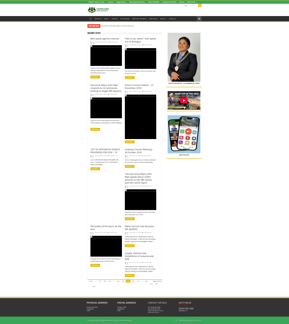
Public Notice (153, 19)
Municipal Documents (137, 2)
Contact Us (172, 19)
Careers (181, 2)
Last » (94, 286)
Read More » (95, 77)
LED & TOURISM (153, 2)
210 (100, 281)
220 (105, 281)
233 (118, 281)
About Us (98, 19)
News (106, 19)
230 (110, 281)
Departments (121, 2)
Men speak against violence (104, 38)
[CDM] (98, 9)
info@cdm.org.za (157, 310)
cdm (93, 42)
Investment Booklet (169, 2)
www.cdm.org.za (153, 312)
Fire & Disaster (125, 19)
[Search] (200, 5)
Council (110, 2)
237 (138, 281)
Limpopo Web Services (194, 320)
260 (156, 284)
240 (146, 281)
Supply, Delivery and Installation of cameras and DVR (139, 256)
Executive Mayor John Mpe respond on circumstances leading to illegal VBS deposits (106, 88)
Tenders (162, 19)
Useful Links (191, 2)
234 (123, 281)
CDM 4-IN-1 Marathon (139, 19)
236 (133, 281)
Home (90, 18)
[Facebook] (184, 5)
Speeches (115, 19)
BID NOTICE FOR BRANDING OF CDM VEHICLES (117, 26)
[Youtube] (186, 5)
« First (90, 281)
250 (151, 284)
